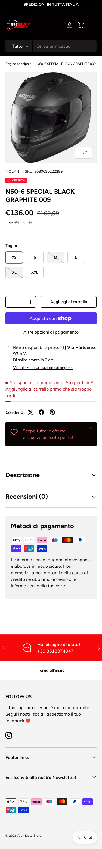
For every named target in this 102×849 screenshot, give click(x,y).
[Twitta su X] (30, 412)
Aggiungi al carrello (68, 301)
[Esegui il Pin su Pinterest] (52, 412)
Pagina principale (18, 63)
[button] (81, 25)
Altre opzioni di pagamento (51, 332)
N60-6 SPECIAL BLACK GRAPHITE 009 (66, 63)
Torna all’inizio (51, 670)
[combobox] (51, 46)
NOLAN (12, 171)
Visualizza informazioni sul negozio (43, 367)
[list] (51, 117)
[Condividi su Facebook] (41, 412)
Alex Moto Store (29, 835)
